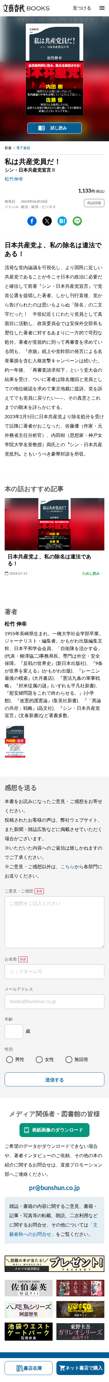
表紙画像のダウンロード (57, 1130)
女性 (49, 1059)
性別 (9, 1049)
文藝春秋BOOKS (25, 8)
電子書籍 (23, 148)
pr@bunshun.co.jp (54, 1188)
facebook (32, 221)
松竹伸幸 (14, 179)
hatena (62, 221)
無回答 (81, 1059)
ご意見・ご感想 (19, 891)
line (77, 221)
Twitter (47, 221)
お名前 (11, 959)
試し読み (59, 128)
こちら (67, 866)
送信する (54, 1079)
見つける (82, 8)
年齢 (9, 1019)
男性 (19, 1059)
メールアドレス (19, 989)
